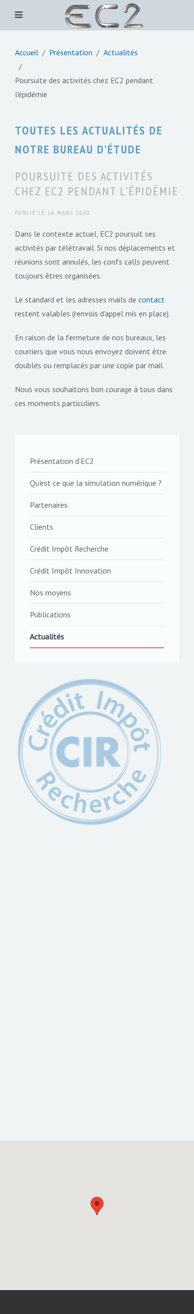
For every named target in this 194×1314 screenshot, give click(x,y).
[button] (97, 1206)
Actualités (120, 52)
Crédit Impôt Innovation (70, 571)
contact (151, 299)
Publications (50, 614)
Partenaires (49, 505)
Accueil (26, 52)
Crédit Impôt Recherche (69, 549)
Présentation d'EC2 (62, 461)
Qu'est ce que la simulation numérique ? (96, 483)
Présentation (71, 52)
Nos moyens (50, 592)
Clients (41, 527)
